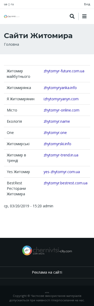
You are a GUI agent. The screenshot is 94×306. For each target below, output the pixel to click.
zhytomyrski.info (57, 143)
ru (12, 4)
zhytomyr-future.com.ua (64, 70)
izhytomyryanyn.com (61, 98)
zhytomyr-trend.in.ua (61, 154)
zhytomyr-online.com (61, 110)
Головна (11, 44)
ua (5, 4)
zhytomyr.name (57, 121)
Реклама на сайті (47, 272)
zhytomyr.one (55, 132)
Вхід (87, 4)
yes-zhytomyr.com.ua (62, 171)
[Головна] (12, 16)
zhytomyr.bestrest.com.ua (65, 182)
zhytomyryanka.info (60, 87)
